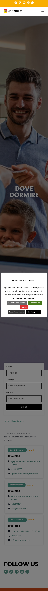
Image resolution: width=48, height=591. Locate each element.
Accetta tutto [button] (35, 302)
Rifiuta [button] (24, 307)
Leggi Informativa (16, 312)
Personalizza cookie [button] (16, 302)
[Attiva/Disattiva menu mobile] (42, 10)
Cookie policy (33, 312)
